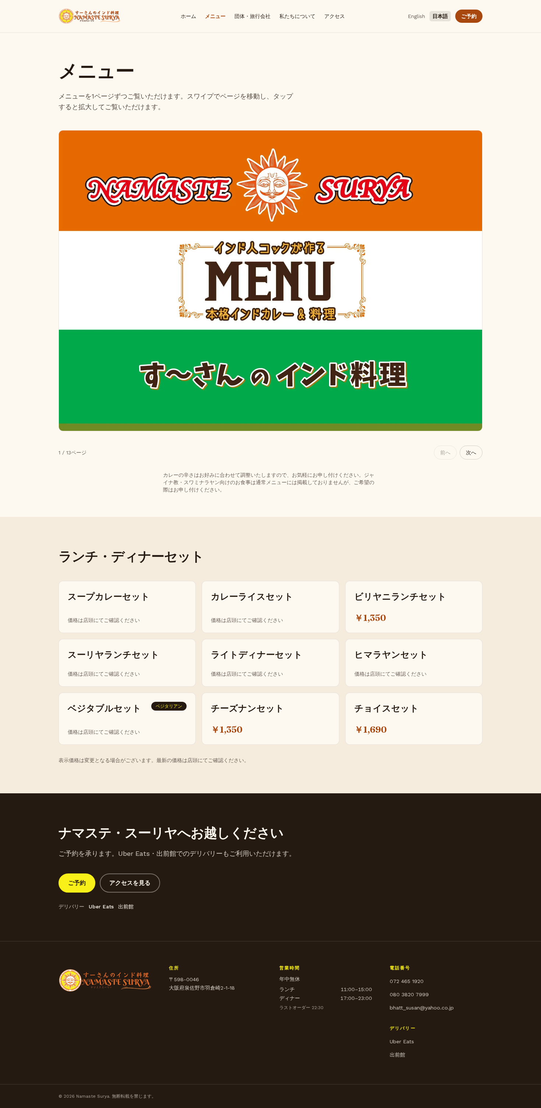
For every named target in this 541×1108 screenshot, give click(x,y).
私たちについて (297, 16)
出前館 (126, 906)
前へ (445, 452)
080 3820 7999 (409, 994)
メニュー (215, 16)
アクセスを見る (130, 882)
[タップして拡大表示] (270, 281)
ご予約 (469, 16)
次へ (471, 452)
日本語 (440, 16)
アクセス (334, 16)
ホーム (188, 16)
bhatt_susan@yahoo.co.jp (422, 1008)
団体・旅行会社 (252, 16)
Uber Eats (101, 906)
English (416, 16)
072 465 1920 (407, 981)
